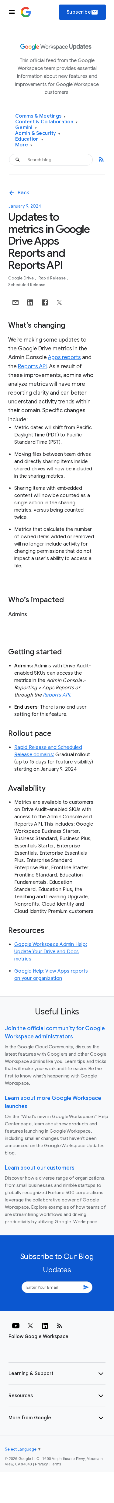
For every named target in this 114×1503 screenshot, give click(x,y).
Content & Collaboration (46, 122)
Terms (56, 1464)
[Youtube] (16, 1325)
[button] (57, 1373)
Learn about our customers (39, 1167)
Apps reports (64, 357)
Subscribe (82, 12)
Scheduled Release (26, 284)
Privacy (41, 1464)
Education (29, 139)
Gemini (26, 128)
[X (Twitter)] (30, 1325)
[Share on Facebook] (44, 302)
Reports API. (57, 695)
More (24, 145)
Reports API (32, 366)
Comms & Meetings (40, 116)
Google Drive (21, 278)
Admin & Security (37, 133)
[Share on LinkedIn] (30, 302)
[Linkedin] (45, 1325)
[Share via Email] (15, 302)
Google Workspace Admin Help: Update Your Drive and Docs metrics (50, 951)
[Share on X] (59, 302)
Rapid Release (53, 278)
